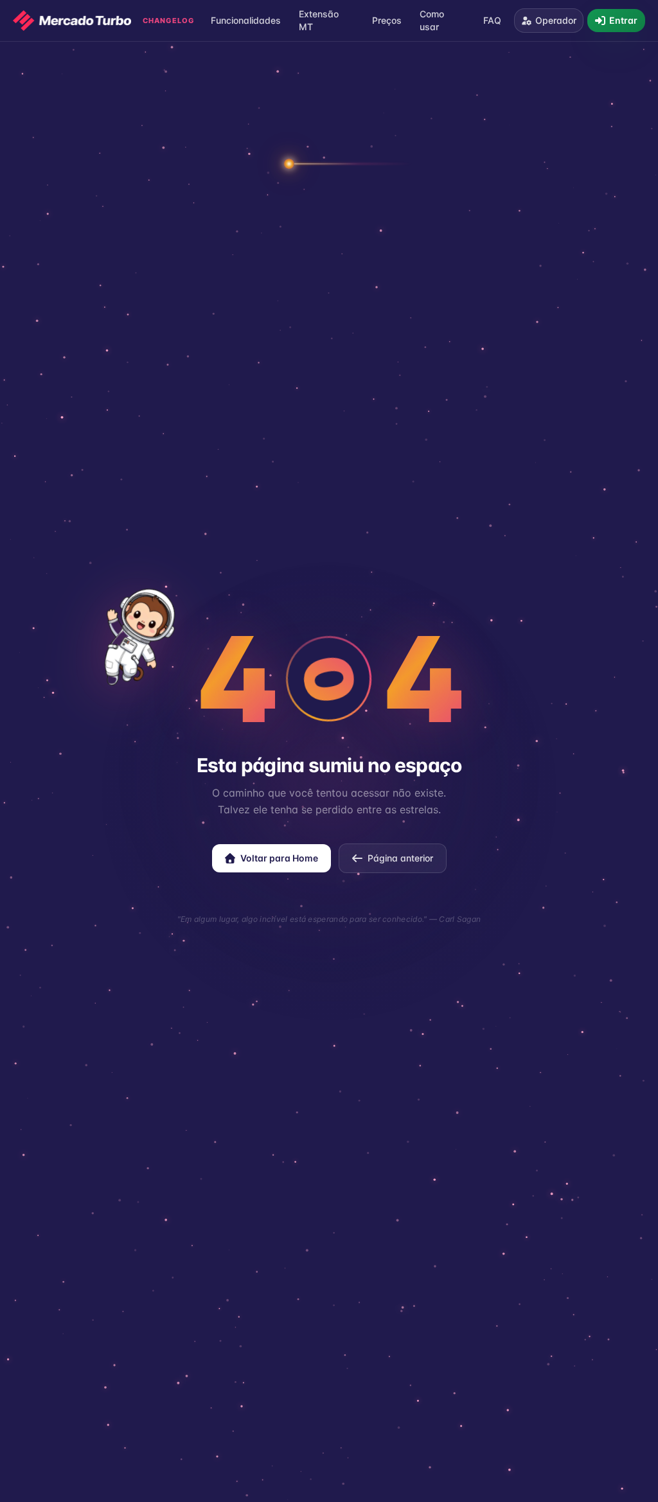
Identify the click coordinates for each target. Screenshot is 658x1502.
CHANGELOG (168, 20)
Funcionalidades (246, 20)
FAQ (492, 20)
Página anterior (400, 858)
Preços (387, 20)
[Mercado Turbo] (72, 20)
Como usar (432, 20)
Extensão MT (319, 20)
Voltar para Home (279, 858)
